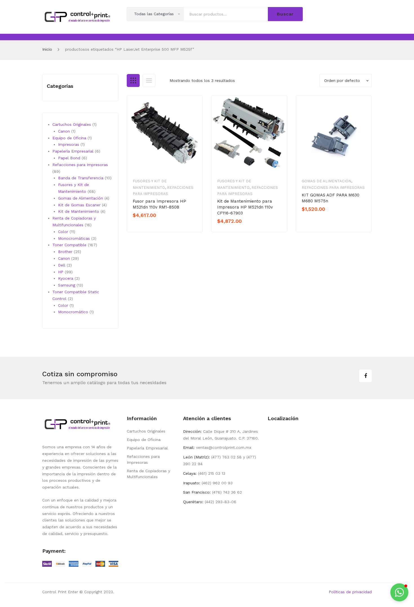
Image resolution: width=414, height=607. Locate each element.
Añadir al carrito (152, 225)
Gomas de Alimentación (326, 181)
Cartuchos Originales (146, 431)
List (149, 80)
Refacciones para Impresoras (333, 187)
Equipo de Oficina (144, 439)
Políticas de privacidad (350, 592)
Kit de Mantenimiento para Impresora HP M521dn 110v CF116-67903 (245, 207)
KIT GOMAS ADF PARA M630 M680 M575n (330, 197)
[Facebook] (365, 375)
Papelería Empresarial (147, 448)
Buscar (285, 14)
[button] (399, 592)
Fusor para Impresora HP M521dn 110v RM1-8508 (159, 204)
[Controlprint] (77, 16)
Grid (133, 80)
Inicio (47, 49)
